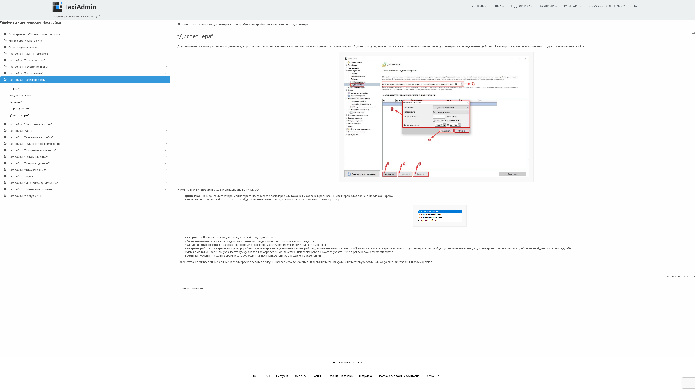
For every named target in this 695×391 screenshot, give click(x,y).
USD (267, 376)
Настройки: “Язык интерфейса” (28, 53)
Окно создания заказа (22, 47)
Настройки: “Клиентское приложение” (33, 183)
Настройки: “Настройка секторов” (30, 124)
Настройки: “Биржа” (21, 176)
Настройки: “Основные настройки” (30, 137)
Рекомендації (434, 376)
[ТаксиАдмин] (74, 13)
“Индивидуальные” (21, 95)
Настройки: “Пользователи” (26, 60)
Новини (547, 6)
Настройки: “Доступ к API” (25, 196)
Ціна (497, 6)
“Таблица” (15, 102)
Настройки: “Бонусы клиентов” (28, 156)
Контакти (573, 6)
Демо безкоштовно (607, 6)
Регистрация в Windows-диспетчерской (34, 34)
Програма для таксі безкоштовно (398, 376)
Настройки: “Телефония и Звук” (28, 66)
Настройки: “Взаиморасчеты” (27, 79)
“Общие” (14, 89)
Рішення (478, 6)
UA (634, 6)
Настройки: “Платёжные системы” (30, 189)
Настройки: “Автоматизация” (27, 170)
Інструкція (282, 376)
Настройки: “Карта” (20, 130)
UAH (255, 376)
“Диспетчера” (19, 115)
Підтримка (520, 6)
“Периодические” (20, 108)
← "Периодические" (190, 288)
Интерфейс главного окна (25, 40)
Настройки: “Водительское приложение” (34, 143)
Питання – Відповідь (340, 376)
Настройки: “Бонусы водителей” (29, 163)
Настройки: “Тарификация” (25, 73)
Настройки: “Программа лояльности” (32, 150)
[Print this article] (693, 33)
